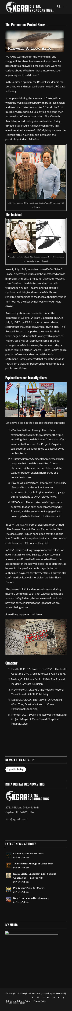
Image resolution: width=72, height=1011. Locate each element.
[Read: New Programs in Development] (8, 899)
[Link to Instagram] (37, 997)
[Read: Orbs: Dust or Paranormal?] (8, 855)
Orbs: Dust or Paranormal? (28, 853)
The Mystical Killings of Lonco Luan (33, 863)
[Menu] (65, 7)
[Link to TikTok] (64, 997)
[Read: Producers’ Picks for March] (8, 889)
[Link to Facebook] (32, 997)
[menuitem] (57, 7)
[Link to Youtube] (48, 997)
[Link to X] (43, 997)
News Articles (22, 857)
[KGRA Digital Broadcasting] (29, 7)
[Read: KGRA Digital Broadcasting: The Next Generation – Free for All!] (8, 875)
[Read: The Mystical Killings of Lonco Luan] (8, 865)
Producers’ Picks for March (28, 888)
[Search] (57, 7)
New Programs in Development (31, 898)
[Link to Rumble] (58, 997)
